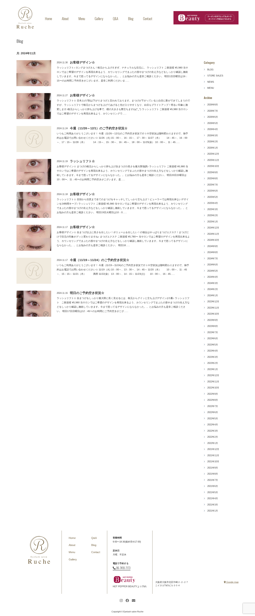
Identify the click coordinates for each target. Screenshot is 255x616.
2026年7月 (212, 111)
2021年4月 (212, 498)
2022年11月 (213, 381)
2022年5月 (212, 418)
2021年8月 (212, 473)
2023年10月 (213, 314)
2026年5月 (212, 123)
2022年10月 (213, 387)
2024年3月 (212, 283)
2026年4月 (212, 129)
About (65, 18)
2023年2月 (212, 363)
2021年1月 (212, 510)
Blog (130, 18)
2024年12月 (213, 227)
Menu (81, 18)
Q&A (115, 18)
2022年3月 (212, 431)
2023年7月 (212, 332)
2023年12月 (213, 301)
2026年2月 (212, 141)
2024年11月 (213, 234)
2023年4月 (212, 350)
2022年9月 (212, 394)
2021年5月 (212, 492)
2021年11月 (213, 455)
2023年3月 (212, 357)
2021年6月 (212, 486)
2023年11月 (213, 307)
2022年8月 (212, 400)
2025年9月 (212, 172)
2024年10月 (213, 240)
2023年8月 (212, 326)
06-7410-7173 (123, 568)
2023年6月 (212, 338)
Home (48, 18)
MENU (210, 88)
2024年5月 (212, 271)
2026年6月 (212, 117)
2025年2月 (212, 215)
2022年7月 (212, 406)
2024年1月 (212, 295)
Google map (232, 582)
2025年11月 (213, 160)
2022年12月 (213, 375)
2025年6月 (212, 190)
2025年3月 (212, 209)
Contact (147, 18)
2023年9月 (212, 320)
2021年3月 (212, 504)
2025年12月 (213, 154)
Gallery (99, 18)
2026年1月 (212, 147)
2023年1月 (212, 369)
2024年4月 (212, 277)
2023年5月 (212, 344)
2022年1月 (212, 443)
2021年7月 (212, 480)
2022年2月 (212, 437)
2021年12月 (213, 449)
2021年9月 (212, 467)
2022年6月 (212, 412)
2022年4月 (212, 424)
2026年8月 (212, 104)
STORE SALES (215, 75)
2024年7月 (212, 258)
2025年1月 (212, 221)
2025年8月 (212, 178)
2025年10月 (213, 166)
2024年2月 (212, 289)
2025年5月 (212, 197)
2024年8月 (212, 252)
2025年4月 (212, 203)
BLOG (210, 69)
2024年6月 (212, 264)
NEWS (210, 82)
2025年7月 (212, 184)
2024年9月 (212, 246)
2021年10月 (213, 461)
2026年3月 (212, 135)
